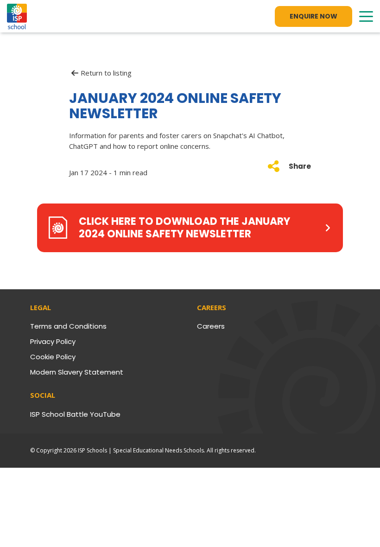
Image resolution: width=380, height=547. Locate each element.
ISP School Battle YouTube (75, 414)
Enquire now (313, 16)
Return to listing (106, 73)
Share (300, 166)
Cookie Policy (53, 357)
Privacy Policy (53, 341)
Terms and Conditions (68, 326)
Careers (211, 326)
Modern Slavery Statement (76, 372)
